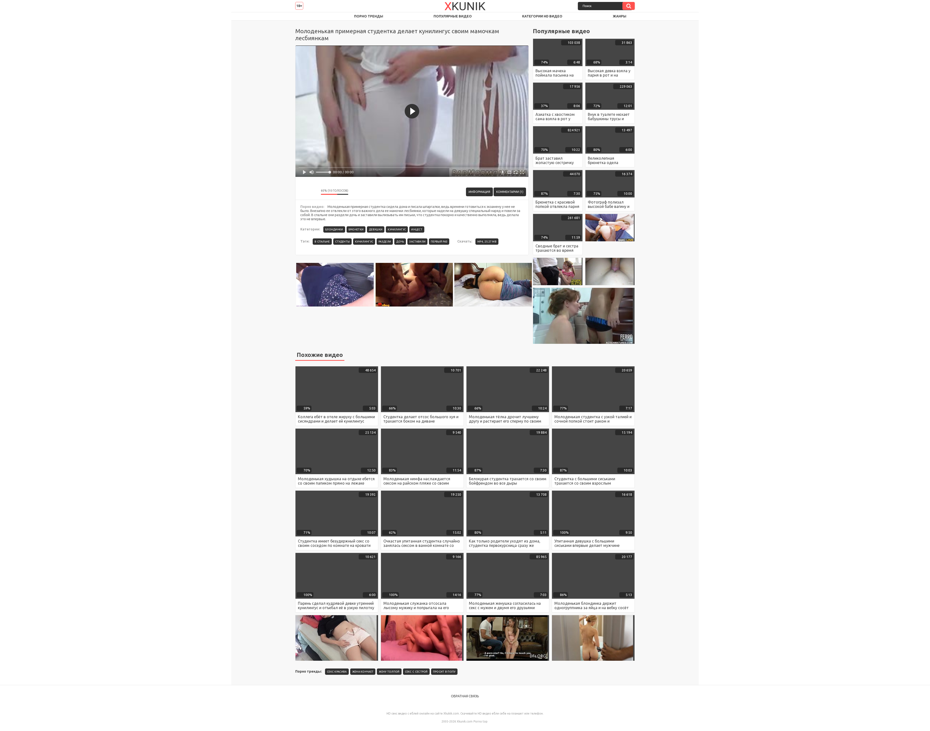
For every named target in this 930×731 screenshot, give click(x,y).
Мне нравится (303, 192)
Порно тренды (368, 16)
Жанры (619, 16)
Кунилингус (397, 229)
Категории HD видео (542, 16)
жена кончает (363, 671)
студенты (342, 241)
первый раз (439, 241)
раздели (385, 241)
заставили (417, 241)
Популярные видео (453, 16)
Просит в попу (444, 671)
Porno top (480, 721)
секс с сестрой (416, 671)
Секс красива (337, 671)
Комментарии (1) (509, 191)
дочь (400, 241)
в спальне (322, 241)
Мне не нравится (313, 192)
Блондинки (334, 229)
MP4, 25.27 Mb (486, 241)
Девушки (375, 229)
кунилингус (364, 241)
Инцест (416, 229)
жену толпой (389, 671)
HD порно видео (303, 16)
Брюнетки (356, 229)
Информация (479, 191)
